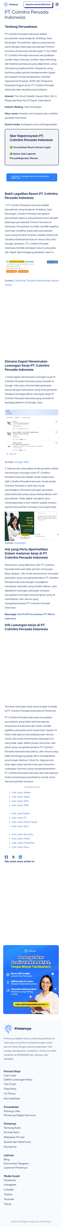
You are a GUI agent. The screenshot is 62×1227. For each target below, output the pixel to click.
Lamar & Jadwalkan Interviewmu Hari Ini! (30, 177)
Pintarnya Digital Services (20, 1115)
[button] (57, 4)
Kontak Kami (11, 1132)
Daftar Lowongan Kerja (18, 1079)
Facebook (10, 1180)
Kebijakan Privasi (14, 1137)
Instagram (20, 543)
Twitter (8, 1194)
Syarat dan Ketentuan (17, 1142)
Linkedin (9, 1189)
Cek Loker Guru (20, 847)
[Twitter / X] (13, 857)
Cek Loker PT (19, 818)
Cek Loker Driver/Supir (24, 822)
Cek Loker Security (22, 834)
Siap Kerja (10, 1089)
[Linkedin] (20, 857)
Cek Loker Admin (21, 792)
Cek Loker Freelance (23, 843)
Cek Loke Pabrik (21, 813)
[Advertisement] (31, 324)
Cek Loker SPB (20, 805)
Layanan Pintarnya (15, 1167)
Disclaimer (10, 1147)
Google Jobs (22, 462)
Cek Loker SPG (20, 801)
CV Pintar (10, 1093)
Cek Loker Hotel (21, 839)
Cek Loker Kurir (20, 826)
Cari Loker (10, 1075)
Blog (6, 1159)
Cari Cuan (10, 1084)
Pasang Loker (12, 1111)
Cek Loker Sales (21, 797)
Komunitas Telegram (16, 1163)
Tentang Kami (12, 1128)
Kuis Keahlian (12, 1098)
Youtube (9, 1199)
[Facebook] (6, 857)
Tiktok (7, 1204)
